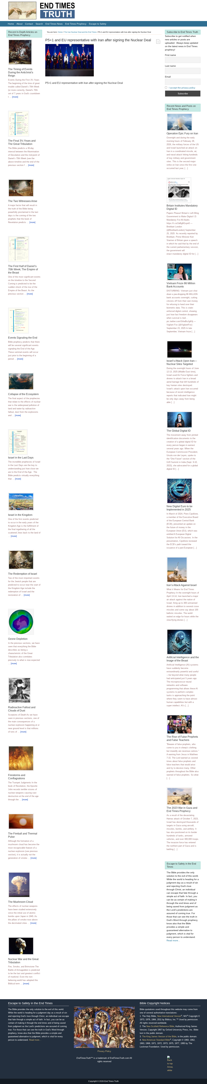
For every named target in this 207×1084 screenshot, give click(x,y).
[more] (15, 97)
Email (168, 76)
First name (170, 55)
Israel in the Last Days (20, 457)
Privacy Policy (104, 1051)
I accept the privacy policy (182, 87)
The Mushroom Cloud (20, 901)
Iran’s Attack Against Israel (182, 585)
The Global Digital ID (179, 430)
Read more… (35, 1040)
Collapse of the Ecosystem (23, 394)
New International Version (169, 1016)
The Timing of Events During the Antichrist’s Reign (20, 72)
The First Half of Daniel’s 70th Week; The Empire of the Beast (23, 269)
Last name (170, 66)
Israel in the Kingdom (20, 515)
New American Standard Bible (156, 1040)
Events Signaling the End (22, 337)
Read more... (173, 940)
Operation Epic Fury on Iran (182, 133)
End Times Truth (48, 11)
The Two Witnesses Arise (22, 201)
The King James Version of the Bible (159, 1036)
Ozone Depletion (17, 638)
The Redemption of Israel (22, 573)
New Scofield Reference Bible (160, 1026)
